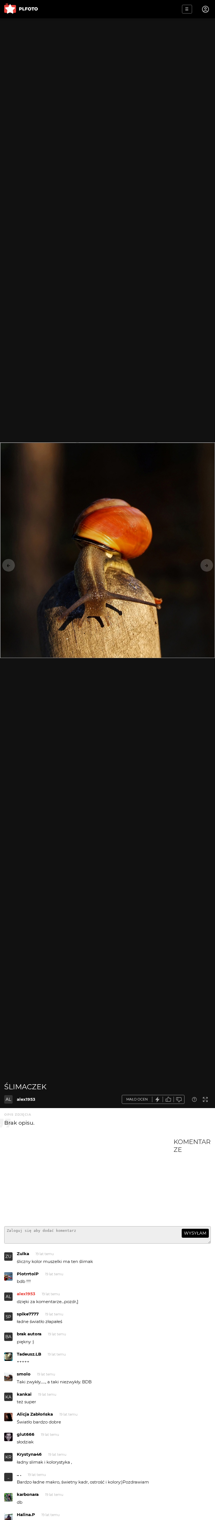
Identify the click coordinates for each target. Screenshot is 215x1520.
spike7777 (28, 1314)
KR (8, 1457)
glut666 (25, 1434)
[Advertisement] (89, 1180)
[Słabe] (179, 1099)
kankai (24, 1394)
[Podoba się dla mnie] (168, 1099)
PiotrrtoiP (28, 1273)
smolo (24, 1374)
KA (8, 1397)
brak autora (29, 1333)
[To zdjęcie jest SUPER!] (157, 1099)
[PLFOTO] (21, 9)
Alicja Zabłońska (35, 1414)
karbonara (28, 1494)
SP (8, 1316)
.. (8, 1477)
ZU (8, 1256)
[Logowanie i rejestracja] (205, 9)
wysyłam (195, 1233)
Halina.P (26, 1514)
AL (8, 1099)
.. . (19, 1474)
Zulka (23, 1253)
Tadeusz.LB (29, 1354)
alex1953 (26, 1099)
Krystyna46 (29, 1454)
